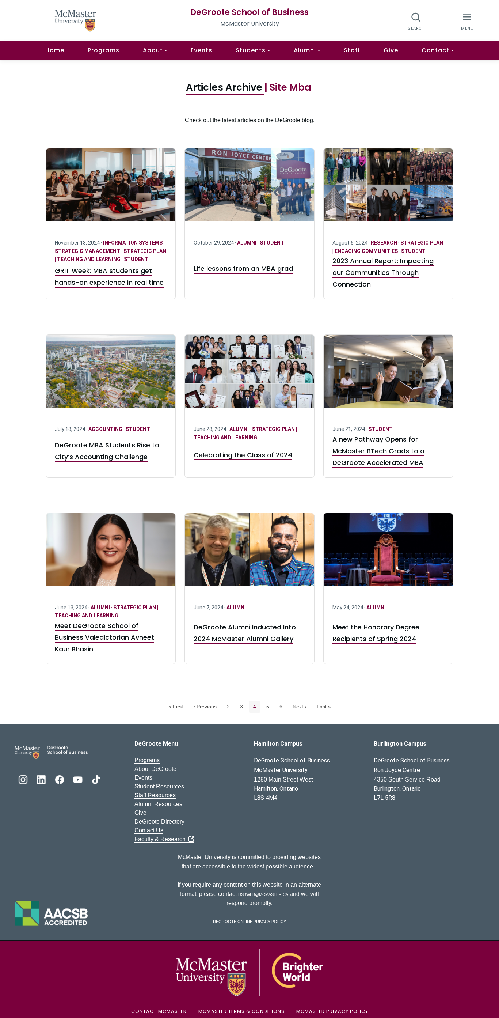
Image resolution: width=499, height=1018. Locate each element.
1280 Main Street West (283, 779)
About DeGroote (155, 769)
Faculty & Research (161, 839)
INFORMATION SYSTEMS (133, 243)
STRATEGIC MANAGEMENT (88, 251)
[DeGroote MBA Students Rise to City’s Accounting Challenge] (110, 375)
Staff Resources (155, 795)
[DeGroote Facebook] (60, 778)
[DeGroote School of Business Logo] (51, 751)
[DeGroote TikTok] (96, 778)
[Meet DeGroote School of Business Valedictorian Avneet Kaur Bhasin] (110, 554)
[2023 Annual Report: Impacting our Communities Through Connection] (388, 189)
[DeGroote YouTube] (78, 778)
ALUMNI (247, 243)
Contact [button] (435, 50)
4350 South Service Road (407, 779)
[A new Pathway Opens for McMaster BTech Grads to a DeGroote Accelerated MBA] (388, 375)
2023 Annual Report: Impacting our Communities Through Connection (383, 272)
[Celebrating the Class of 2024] (249, 375)
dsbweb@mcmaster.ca (263, 894)
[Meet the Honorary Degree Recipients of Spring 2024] (388, 554)
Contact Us (148, 830)
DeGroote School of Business (249, 12)
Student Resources (159, 786)
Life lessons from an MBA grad (243, 268)
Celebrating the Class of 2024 (243, 454)
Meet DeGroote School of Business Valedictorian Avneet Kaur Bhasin (104, 637)
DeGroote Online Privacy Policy (249, 921)
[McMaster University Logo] (249, 972)
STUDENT (136, 259)
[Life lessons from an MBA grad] (249, 189)
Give (391, 50)
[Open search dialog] (416, 21)
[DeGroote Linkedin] (42, 778)
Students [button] (251, 50)
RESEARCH (384, 243)
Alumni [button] (305, 50)
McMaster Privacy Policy (332, 1011)
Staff (352, 50)
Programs (103, 50)
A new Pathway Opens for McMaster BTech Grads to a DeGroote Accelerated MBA (378, 451)
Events (201, 50)
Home (54, 50)
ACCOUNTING (105, 429)
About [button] (153, 50)
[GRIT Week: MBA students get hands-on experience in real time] (110, 189)
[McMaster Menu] (467, 20)
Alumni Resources (158, 804)
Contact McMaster (159, 1011)
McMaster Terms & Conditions (241, 1011)
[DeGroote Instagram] (24, 778)
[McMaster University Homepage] (75, 19)
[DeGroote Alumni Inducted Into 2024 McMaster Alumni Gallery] (249, 554)
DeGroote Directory (159, 821)
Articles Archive (225, 87)
